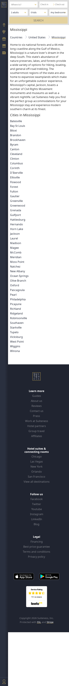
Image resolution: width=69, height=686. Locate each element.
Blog (36, 524)
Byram (14, 144)
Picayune (15, 304)
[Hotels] (4, 46)
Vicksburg (16, 337)
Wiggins (15, 346)
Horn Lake (16, 229)
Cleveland (16, 154)
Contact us (36, 411)
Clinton (14, 158)
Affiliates (36, 436)
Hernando (16, 224)
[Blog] (4, 53)
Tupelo (14, 332)
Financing (36, 541)
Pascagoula (17, 290)
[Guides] (4, 32)
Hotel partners (36, 426)
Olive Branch (18, 280)
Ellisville (15, 177)
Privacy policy (36, 557)
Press (36, 416)
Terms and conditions (36, 551)
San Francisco (36, 476)
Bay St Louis (17, 126)
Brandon (15, 135)
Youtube (36, 509)
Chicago (36, 456)
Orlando (36, 471)
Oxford (14, 285)
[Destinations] (4, 25)
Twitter (36, 504)
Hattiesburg (17, 219)
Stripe (50, 622)
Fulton (14, 191)
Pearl (13, 295)
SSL (39, 622)
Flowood (15, 182)
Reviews (36, 406)
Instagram (36, 514)
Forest (14, 187)
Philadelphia (18, 299)
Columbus (16, 163)
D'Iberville (16, 173)
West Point (17, 341)
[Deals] (4, 39)
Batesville (16, 121)
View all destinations (37, 481)
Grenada (15, 210)
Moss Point (17, 262)
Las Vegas (36, 461)
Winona (15, 351)
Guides (36, 396)
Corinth (15, 168)
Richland (15, 309)
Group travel (36, 431)
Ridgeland (16, 313)
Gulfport (15, 215)
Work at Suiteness (36, 421)
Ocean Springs (19, 276)
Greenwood (17, 205)
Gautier (15, 196)
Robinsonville (18, 318)
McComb (15, 252)
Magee (14, 248)
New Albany (17, 271)
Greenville (16, 201)
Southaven (17, 323)
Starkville (16, 327)
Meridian (15, 257)
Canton (14, 149)
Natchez (15, 266)
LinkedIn (36, 519)
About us (36, 401)
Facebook (36, 499)
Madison (15, 243)
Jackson (15, 234)
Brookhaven (17, 140)
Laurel (14, 238)
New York (36, 466)
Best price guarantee (36, 546)
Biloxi (13, 130)
